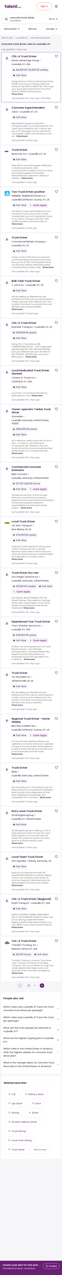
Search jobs (7, 38)
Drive (38, 1103)
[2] (42, 985)
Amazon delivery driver (24, 1122)
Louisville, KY (21, 38)
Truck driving (19, 1131)
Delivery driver (36, 1094)
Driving (15, 1112)
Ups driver (17, 1103)
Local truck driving (22, 1140)
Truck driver (18, 1149)
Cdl (13, 1094)
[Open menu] (56, 6)
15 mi (52, 19)
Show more (17, 94)
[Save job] (56, 56)
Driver (35, 1112)
